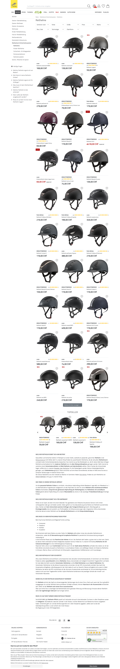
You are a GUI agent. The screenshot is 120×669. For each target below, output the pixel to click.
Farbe (53, 25)
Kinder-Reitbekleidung (18, 32)
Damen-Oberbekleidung (19, 20)
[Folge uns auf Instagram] (59, 620)
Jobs (68, 638)
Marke (99, 25)
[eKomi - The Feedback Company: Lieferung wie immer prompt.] (96, 636)
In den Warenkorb (47, 409)
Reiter (14, 17)
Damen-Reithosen (17, 23)
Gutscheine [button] (71, 12)
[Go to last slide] (37, 432)
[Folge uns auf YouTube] (69, 620)
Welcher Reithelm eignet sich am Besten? (23, 71)
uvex (50, 477)
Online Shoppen (16, 628)
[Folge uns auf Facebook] (64, 620)
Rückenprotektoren (19, 54)
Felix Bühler (83, 475)
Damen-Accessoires (18, 26)
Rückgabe (14, 638)
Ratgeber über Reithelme (61, 468)
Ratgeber (39, 635)
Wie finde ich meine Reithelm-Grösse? (22, 76)
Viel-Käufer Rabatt (42, 642)
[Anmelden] (98, 6)
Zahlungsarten (15, 631)
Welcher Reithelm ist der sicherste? (20, 91)
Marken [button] (63, 12)
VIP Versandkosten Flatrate (19, 642)
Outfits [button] (51, 12)
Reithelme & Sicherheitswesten (21, 43)
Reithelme (16, 46)
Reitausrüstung (40, 460)
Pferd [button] (24, 12)
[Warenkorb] (107, 6)
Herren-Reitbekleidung (19, 34)
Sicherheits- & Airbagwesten (22, 51)
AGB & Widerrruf (66, 642)
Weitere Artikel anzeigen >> (72, 405)
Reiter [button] (18, 12)
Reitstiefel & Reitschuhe (19, 40)
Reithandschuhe (17, 37)
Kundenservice (41, 628)
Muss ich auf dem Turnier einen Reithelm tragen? (22, 101)
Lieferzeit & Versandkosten (19, 635)
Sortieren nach (41, 25)
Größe (68, 25)
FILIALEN (64, 631)
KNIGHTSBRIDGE (41, 477)
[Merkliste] (103, 6)
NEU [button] (12, 12)
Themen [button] (30, 12)
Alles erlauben (93, 666)
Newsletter (39, 638)
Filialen (106, 12)
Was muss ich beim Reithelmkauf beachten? (23, 86)
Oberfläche (70, 29)
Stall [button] (45, 12)
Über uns (64, 635)
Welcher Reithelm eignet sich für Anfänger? (23, 81)
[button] (38, 12)
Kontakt (38, 631)
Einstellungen (26, 666)
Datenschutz (44, 663)
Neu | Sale (40, 29)
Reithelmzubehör (18, 57)
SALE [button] (57, 12)
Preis (83, 25)
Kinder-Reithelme (18, 48)
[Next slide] (107, 432)
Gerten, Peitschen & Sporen (20, 60)
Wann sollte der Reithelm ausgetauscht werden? (20, 96)
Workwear (15, 29)
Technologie (55, 29)
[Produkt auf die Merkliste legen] (56, 36)
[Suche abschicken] (89, 6)
